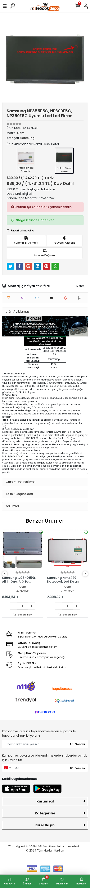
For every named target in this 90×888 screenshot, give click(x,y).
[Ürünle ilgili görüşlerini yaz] (38, 298)
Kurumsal (45, 801)
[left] (4, 574)
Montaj (80, 286)
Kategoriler (45, 813)
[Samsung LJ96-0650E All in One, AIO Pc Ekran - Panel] (22, 549)
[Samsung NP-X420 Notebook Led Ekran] (67, 549)
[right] (85, 574)
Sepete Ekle (24, 614)
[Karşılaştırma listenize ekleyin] (52, 298)
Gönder (80, 744)
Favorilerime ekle (22, 230)
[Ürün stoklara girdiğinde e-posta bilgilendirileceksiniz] (66, 298)
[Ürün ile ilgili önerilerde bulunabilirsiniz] (80, 298)
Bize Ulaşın (45, 825)
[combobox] (7, 768)
